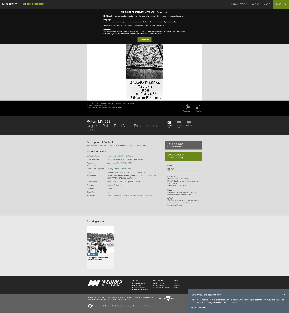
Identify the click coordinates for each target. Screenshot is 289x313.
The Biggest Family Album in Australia (120, 156)
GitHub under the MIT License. (142, 306)
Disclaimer (113, 299)
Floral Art (126, 196)
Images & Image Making (115, 159)
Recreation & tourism (114, 182)
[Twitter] (172, 170)
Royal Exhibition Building (140, 289)
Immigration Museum (138, 287)
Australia (122, 169)
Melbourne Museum (138, 283)
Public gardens (128, 182)
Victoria (116, 169)
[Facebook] (168, 170)
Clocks (109, 196)
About (267, 4)
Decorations (117, 196)
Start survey (199, 307)
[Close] (284, 295)
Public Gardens (142, 196)
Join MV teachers (158, 285)
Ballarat (109, 169)
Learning (177, 285)
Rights (120, 299)
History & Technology (114, 185)
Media (176, 287)
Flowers (133, 196)
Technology (111, 189)
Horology (151, 196)
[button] (281, 4)
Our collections (239, 4)
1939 (129, 169)
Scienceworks (136, 285)
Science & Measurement (134, 159)
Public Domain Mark (114, 108)
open (180, 192)
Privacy (106, 299)
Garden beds (139, 182)
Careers (176, 283)
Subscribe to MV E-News (161, 287)
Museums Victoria (23, 4)
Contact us (127, 299)
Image (109, 192)
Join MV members (158, 283)
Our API (255, 4)
